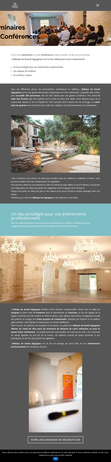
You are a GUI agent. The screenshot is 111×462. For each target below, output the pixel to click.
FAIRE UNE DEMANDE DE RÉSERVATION (55, 440)
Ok (56, 459)
